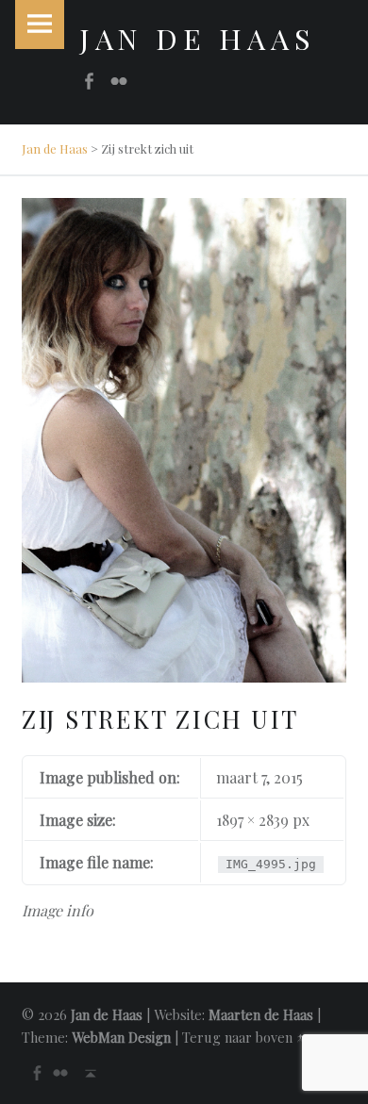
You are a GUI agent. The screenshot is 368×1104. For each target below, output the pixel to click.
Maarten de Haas (261, 1014)
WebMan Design (121, 1037)
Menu (39, 24)
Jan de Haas (55, 148)
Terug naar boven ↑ (243, 1037)
